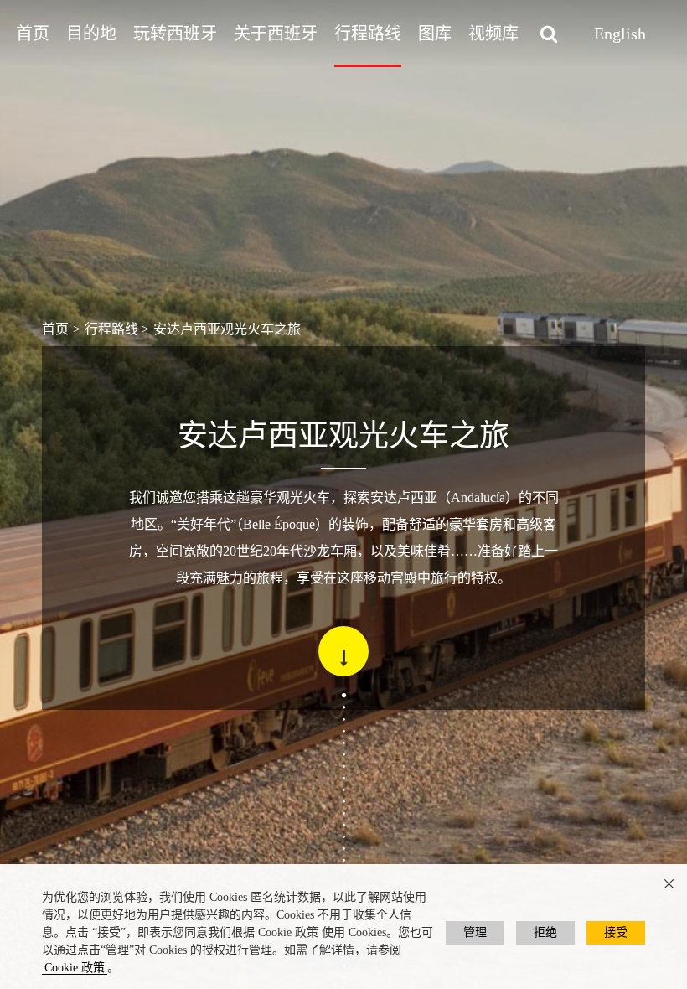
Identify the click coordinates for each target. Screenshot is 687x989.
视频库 (493, 33)
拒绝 (545, 932)
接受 (616, 932)
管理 (475, 932)
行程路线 (367, 33)
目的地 (91, 33)
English (620, 33)
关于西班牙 (276, 33)
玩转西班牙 (175, 33)
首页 (32, 33)
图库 (435, 33)
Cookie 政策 (74, 967)
